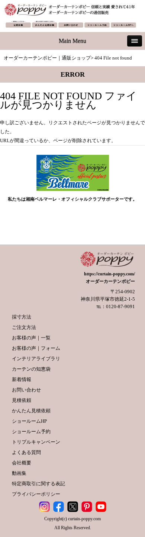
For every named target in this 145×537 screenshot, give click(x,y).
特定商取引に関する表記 (38, 483)
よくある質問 (26, 452)
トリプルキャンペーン (36, 442)
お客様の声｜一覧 (31, 338)
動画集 (19, 473)
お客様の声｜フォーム (36, 348)
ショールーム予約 (31, 431)
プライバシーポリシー (36, 494)
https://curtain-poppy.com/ (109, 274)
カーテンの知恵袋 (31, 369)
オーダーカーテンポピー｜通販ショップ (47, 58)
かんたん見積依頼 (31, 410)
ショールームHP (29, 421)
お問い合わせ (26, 390)
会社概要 (21, 463)
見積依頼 (21, 400)
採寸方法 (21, 317)
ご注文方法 (24, 327)
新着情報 (21, 379)
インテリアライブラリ (36, 358)
